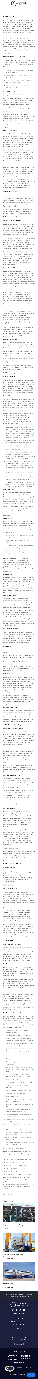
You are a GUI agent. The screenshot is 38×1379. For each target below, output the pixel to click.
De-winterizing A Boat (9, 1283)
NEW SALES (8, 1294)
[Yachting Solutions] (19, 3)
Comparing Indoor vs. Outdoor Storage (13, 1225)
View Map (19, 1328)
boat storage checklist (23, 80)
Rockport (19, 1319)
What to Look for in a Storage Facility (13, 1254)
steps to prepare (23, 75)
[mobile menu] (35, 3)
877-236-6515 (19, 1313)
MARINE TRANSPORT (23, 1296)
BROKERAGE (19, 1294)
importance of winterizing (16, 70)
